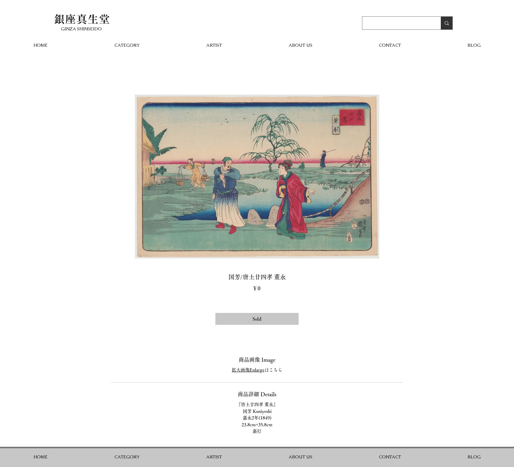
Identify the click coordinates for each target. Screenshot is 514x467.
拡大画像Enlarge (248, 370)
